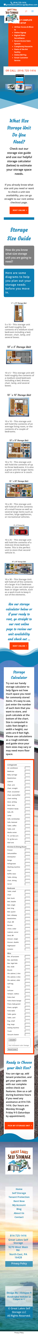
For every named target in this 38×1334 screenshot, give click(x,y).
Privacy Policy (19, 1332)
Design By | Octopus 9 (19, 1292)
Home (19, 1189)
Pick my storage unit (19, 1126)
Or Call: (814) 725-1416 (21, 70)
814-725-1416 (18, 1235)
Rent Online (19, 210)
